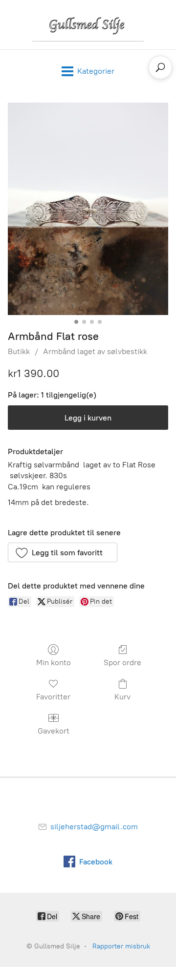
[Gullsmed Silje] (87, 24)
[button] (62, 552)
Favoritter (53, 696)
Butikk (19, 351)
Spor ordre (122, 662)
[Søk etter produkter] (160, 67)
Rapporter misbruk (121, 946)
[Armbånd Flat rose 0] (88, 209)
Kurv (122, 696)
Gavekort (53, 731)
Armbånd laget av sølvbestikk (95, 351)
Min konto (53, 662)
